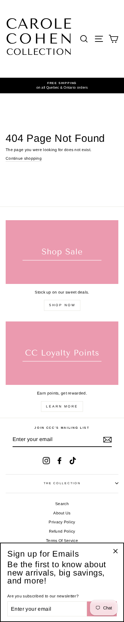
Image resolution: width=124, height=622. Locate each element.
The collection (62, 483)
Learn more (62, 406)
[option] (62, 85)
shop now (62, 305)
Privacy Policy (62, 522)
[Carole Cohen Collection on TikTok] (72, 460)
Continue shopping (24, 158)
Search (62, 503)
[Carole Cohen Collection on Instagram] (46, 460)
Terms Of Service (62, 540)
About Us (61, 513)
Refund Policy (62, 531)
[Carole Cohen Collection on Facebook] (59, 460)
